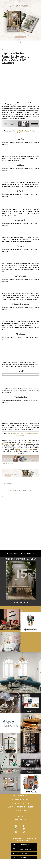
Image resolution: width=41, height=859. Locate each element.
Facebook (27, 442)
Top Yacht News (20, 811)
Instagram (14, 444)
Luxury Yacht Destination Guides (20, 807)
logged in (15, 490)
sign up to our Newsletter (24, 450)
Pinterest (5, 444)
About (20, 816)
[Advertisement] (20, 84)
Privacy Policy (20, 819)
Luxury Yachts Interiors (21, 803)
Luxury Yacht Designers (20, 799)
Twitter (35, 442)
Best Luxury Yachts (7, 49)
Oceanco (10, 464)
